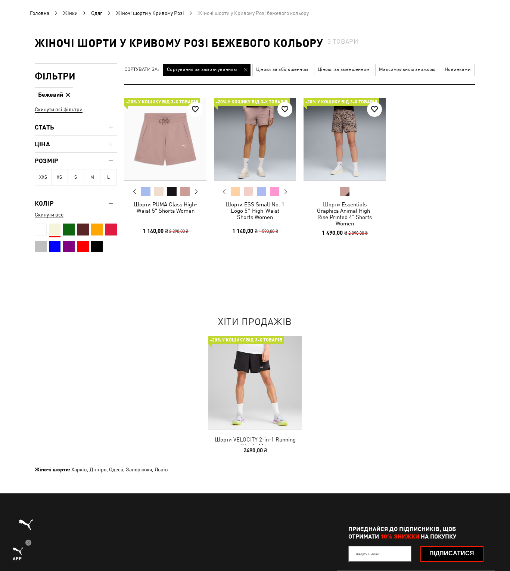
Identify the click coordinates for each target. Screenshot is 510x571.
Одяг (96, 13)
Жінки (70, 13)
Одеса (116, 469)
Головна (39, 13)
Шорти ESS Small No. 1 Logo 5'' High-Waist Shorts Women (255, 210)
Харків (79, 469)
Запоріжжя (139, 469)
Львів (161, 469)
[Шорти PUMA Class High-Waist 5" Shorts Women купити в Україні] (165, 139)
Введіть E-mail (366, 554)
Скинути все (49, 215)
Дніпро (98, 469)
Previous (134, 191)
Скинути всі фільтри (59, 109)
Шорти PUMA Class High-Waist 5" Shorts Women (165, 207)
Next (196, 191)
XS (59, 177)
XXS (43, 177)
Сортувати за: (141, 69)
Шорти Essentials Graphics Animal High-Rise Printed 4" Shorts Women (344, 214)
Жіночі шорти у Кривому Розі (150, 13)
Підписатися (451, 553)
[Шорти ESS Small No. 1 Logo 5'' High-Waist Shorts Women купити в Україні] (255, 139)
